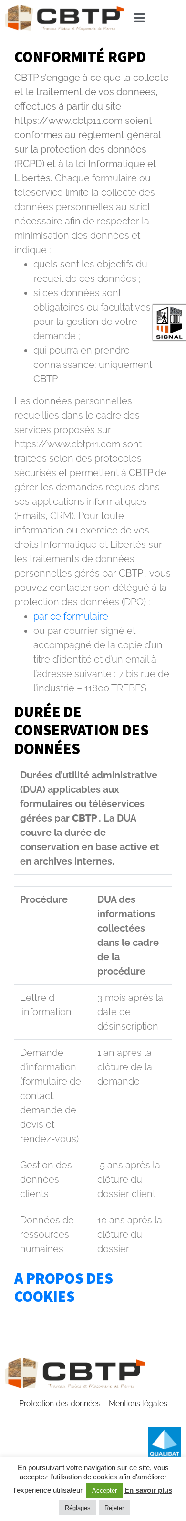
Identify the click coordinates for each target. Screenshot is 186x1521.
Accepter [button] (104, 1490)
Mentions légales (138, 1403)
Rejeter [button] (114, 1507)
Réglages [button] (78, 1507)
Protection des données (60, 1403)
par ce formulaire (70, 616)
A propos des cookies (63, 1287)
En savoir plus (148, 1490)
